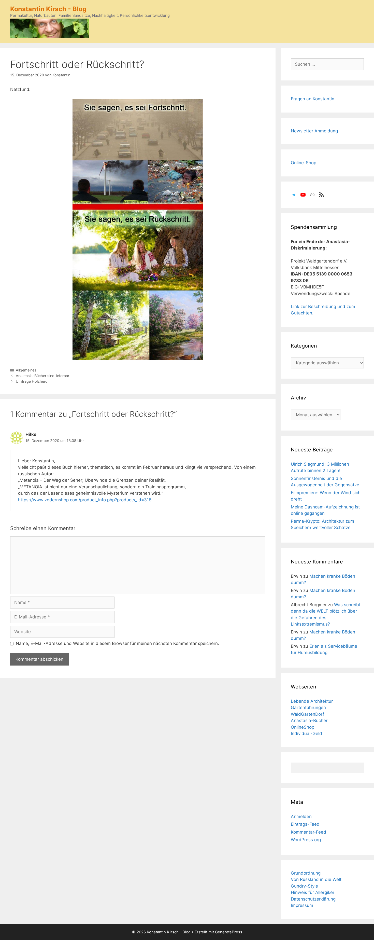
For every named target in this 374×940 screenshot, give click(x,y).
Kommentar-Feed (308, 832)
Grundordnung (306, 873)
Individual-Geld (306, 733)
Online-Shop (303, 162)
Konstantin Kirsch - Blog (48, 9)
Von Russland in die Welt (316, 879)
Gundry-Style (304, 886)
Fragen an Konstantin (312, 98)
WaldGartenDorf (307, 714)
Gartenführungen (308, 707)
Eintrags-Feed (305, 824)
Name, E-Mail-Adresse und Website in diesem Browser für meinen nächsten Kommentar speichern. (117, 643)
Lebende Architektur (312, 701)
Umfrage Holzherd (32, 381)
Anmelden (301, 816)
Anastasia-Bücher (309, 720)
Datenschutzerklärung (313, 899)
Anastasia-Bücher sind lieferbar (42, 376)
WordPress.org (306, 839)
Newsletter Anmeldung (314, 130)
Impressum (302, 905)
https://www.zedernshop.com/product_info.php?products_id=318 (84, 499)
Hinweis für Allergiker (312, 892)
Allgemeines (26, 370)
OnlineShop (302, 727)
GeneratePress (228, 932)
